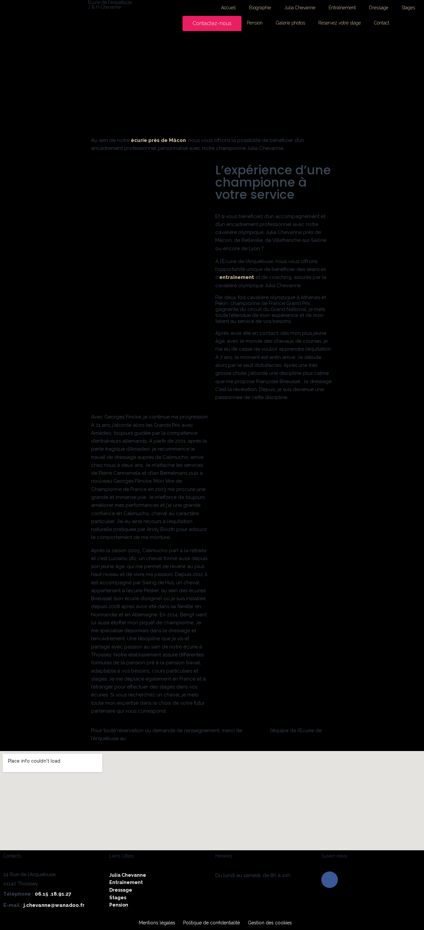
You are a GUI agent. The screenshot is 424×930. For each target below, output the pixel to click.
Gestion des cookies (270, 922)
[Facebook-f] (329, 879)
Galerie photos (290, 22)
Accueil (228, 7)
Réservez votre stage (339, 22)
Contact (381, 22)
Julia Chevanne (299, 7)
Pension (255, 22)
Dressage (378, 7)
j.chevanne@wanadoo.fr (54, 905)
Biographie (260, 7)
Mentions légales (157, 922)
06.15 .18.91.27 (53, 894)
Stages (408, 7)
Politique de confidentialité (211, 922)
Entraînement (342, 7)
